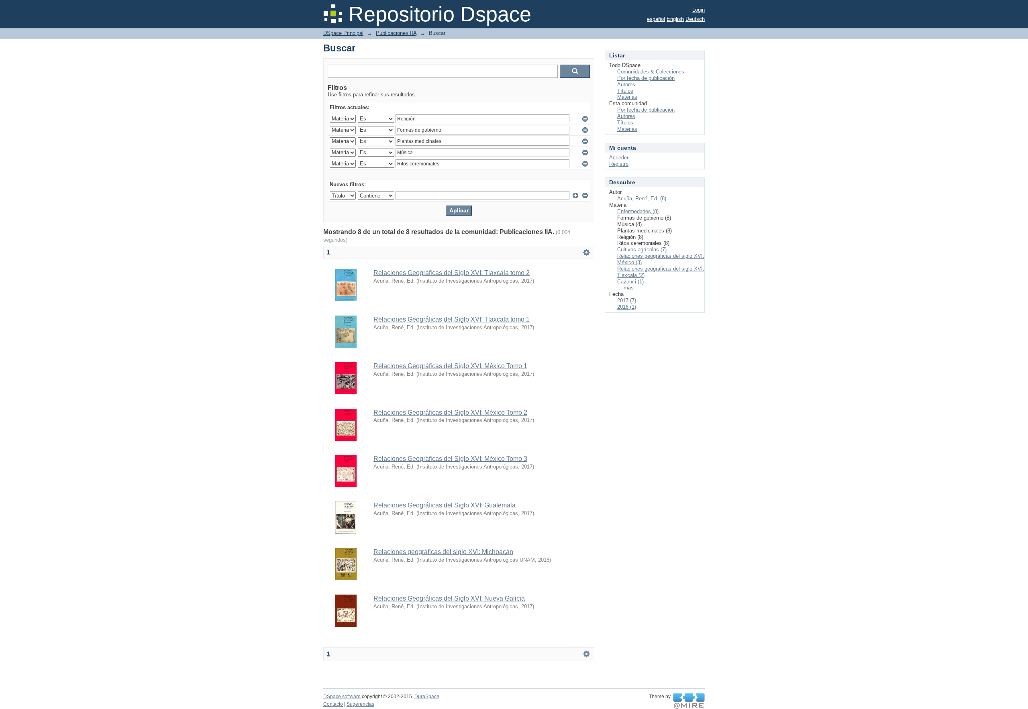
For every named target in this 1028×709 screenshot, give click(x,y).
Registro (618, 164)
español (656, 19)
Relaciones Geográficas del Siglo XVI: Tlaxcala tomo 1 (451, 319)
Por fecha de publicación (646, 78)
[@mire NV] (689, 701)
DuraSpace (426, 696)
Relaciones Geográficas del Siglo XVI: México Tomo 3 (450, 458)
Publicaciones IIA (396, 33)
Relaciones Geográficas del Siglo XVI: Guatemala (444, 505)
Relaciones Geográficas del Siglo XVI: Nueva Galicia (449, 598)
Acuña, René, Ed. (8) (641, 199)
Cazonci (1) (630, 282)
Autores (626, 84)
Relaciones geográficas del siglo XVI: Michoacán (443, 551)
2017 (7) (626, 300)
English (675, 19)
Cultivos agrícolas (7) (642, 250)
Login (698, 10)
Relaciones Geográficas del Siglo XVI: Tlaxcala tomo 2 (451, 272)
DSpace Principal (343, 33)
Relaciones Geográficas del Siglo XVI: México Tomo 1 (450, 366)
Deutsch (695, 19)
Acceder (618, 158)
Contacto (333, 704)
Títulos (625, 91)
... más (625, 288)
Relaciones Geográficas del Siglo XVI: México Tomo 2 (450, 412)
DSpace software (342, 696)
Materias (627, 97)
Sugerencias (360, 704)
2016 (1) (626, 307)
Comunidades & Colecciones (650, 72)
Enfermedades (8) (638, 211)
